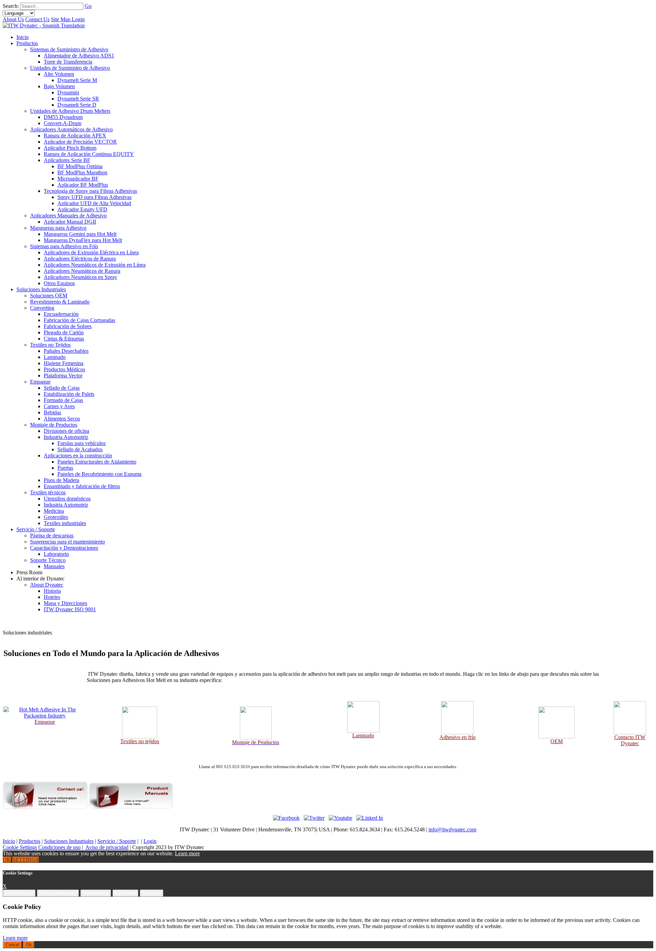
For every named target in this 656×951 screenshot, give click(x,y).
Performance (95, 893)
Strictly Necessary (58, 893)
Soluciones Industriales (69, 841)
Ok (29, 944)
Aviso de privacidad (106, 847)
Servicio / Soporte (116, 841)
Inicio (9, 841)
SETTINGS (25, 859)
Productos (29, 841)
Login (78, 19)
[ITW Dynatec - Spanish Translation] (44, 25)
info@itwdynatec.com (452, 829)
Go (88, 6)
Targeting (151, 893)
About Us (13, 19)
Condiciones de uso (59, 847)
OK (7, 859)
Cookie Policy (19, 893)
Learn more (187, 853)
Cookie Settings (20, 847)
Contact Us (37, 19)
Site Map (61, 19)
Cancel (12, 944)
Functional (125, 893)
